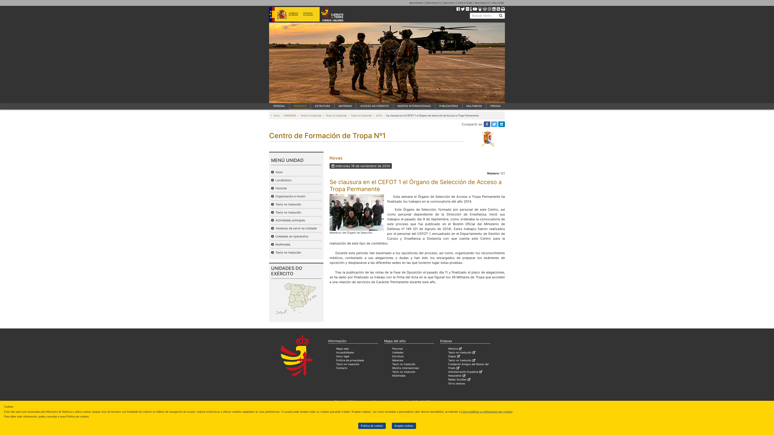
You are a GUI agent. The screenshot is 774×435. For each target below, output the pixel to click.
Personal (397, 348)
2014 (379, 115)
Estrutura (398, 356)
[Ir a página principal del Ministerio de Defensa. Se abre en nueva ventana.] (294, 14)
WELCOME (498, 3)
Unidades (398, 352)
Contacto (341, 368)
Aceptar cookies (403, 425)
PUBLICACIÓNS (448, 106)
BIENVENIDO (416, 3)
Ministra (453, 348)
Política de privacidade (350, 360)
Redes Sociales (457, 379)
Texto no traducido (311, 115)
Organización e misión (289, 196)
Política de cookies (372, 425)
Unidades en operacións (291, 236)
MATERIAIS (345, 106)
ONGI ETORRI (465, 3)
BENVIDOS (449, 3)
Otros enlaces (456, 383)
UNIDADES (300, 106)
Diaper (452, 356)
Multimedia (282, 244)
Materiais (397, 360)
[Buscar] (501, 16)
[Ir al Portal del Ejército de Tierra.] (337, 14)
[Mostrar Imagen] (357, 212)
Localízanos (283, 180)
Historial (280, 188)
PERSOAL (279, 106)
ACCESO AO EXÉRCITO (374, 106)
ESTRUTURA (322, 106)
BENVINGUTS (433, 3)
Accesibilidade (345, 352)
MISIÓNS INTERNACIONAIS (414, 106)
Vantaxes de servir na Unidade (295, 228)
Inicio (277, 115)
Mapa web (342, 348)
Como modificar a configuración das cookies (487, 411)
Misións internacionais (405, 368)
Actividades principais (289, 220)
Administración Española (463, 371)
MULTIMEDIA (474, 106)
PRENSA (495, 106)
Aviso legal (342, 356)
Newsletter (455, 375)
